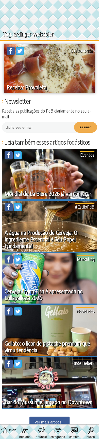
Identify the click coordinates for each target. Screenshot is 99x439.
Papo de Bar (49, 7)
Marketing (85, 259)
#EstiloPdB (84, 207)
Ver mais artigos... (49, 422)
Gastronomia (81, 50)
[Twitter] (20, 53)
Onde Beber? (83, 363)
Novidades (85, 311)
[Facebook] (11, 53)
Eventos (87, 155)
